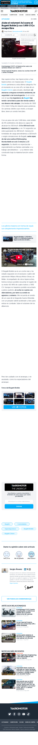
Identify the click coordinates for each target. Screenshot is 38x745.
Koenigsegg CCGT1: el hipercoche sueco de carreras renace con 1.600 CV (17, 67)
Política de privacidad (28, 727)
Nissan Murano (4, 8)
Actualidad (4, 15)
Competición (13, 15)
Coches (21, 15)
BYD (35, 8)
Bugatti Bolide (28, 529)
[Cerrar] (35, 39)
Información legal (13, 727)
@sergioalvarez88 (17, 31)
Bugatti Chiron (7, 90)
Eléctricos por (11, 6)
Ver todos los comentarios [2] (19, 599)
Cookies (21, 727)
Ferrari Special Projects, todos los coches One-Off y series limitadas (19, 71)
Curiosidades (22, 524)
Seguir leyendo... (14, 583)
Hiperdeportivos (10, 529)
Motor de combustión (26, 8)
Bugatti (26, 98)
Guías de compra (30, 15)
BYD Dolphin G (14, 8)
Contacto (6, 727)
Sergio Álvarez (8, 31)
